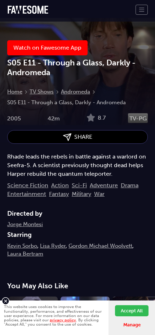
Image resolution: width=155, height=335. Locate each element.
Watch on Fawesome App (47, 47)
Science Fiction (27, 185)
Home (14, 91)
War (99, 194)
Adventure (104, 185)
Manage (132, 324)
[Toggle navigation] (142, 10)
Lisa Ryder (53, 246)
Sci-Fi (79, 185)
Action (60, 185)
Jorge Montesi (25, 224)
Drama (129, 185)
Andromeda (75, 91)
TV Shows (42, 91)
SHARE (81, 136)
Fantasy (59, 194)
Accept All (132, 310)
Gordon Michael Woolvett (100, 246)
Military (81, 194)
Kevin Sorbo (22, 246)
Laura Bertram (25, 254)
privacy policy (63, 319)
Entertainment (26, 194)
